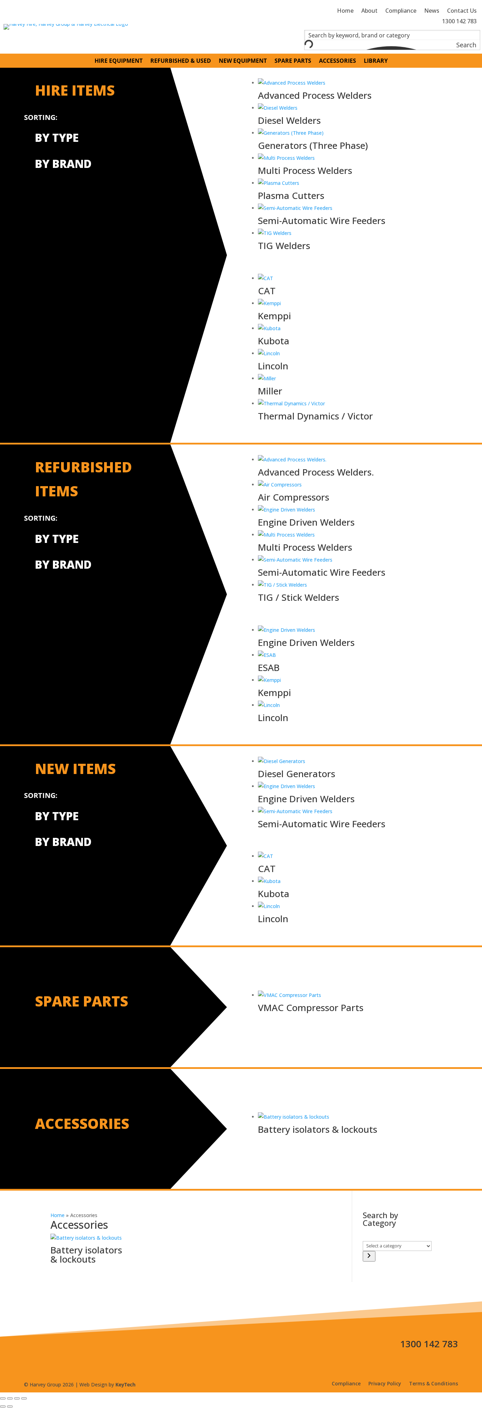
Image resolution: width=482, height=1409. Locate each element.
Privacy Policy (384, 1384)
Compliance (346, 1384)
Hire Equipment (119, 61)
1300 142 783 (429, 1343)
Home (57, 1215)
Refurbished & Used (180, 61)
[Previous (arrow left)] (3, 1406)
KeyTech (125, 1384)
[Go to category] (369, 1256)
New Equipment (243, 61)
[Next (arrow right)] (10, 1406)
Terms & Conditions (433, 1384)
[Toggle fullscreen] (10, 1398)
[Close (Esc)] (24, 1398)
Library (376, 61)
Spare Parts (293, 61)
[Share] (17, 1398)
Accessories (337, 61)
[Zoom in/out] (3, 1398)
